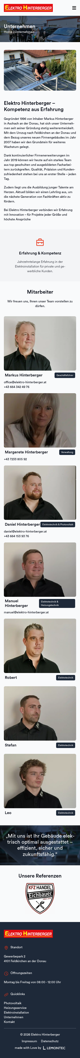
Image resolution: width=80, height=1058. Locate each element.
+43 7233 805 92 (15, 459)
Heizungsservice (15, 1007)
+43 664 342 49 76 (16, 387)
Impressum (29, 1041)
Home (8, 32)
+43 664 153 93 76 (16, 536)
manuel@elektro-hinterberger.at (26, 612)
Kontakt (12, 5)
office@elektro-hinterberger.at (25, 382)
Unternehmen (13, 1017)
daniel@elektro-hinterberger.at (25, 531)
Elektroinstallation (16, 1012)
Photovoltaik (12, 1003)
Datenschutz (49, 1041)
